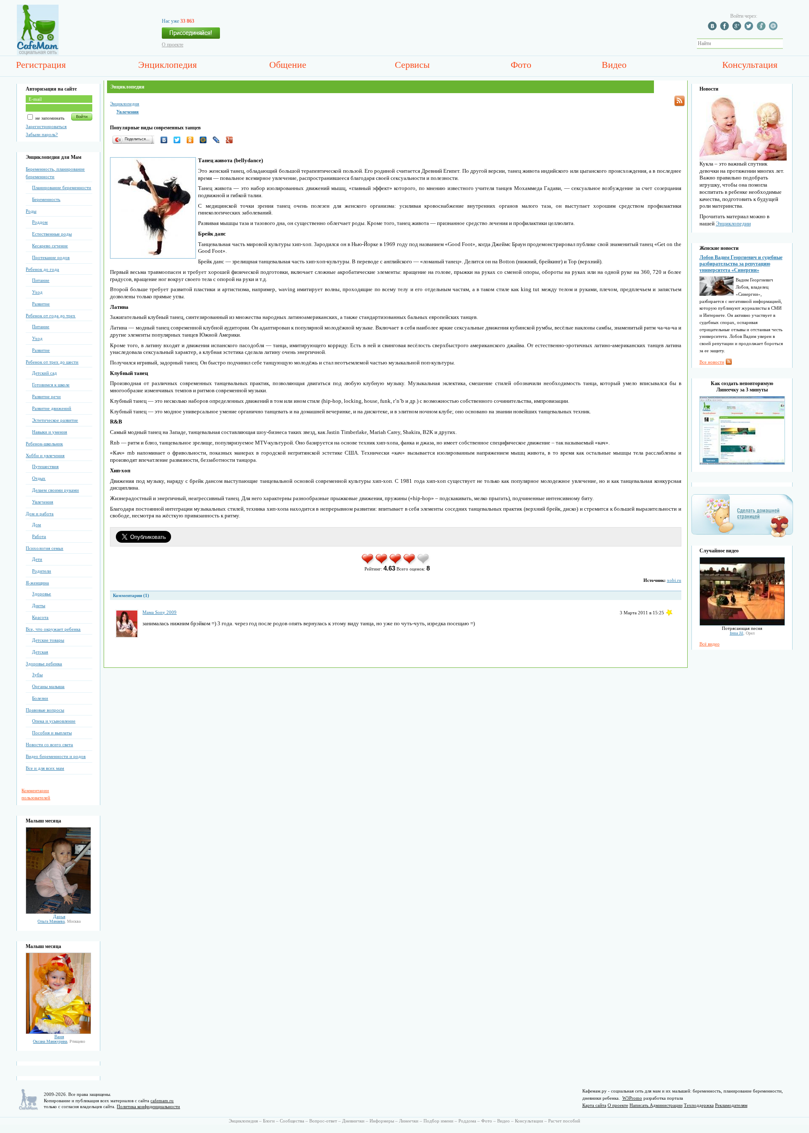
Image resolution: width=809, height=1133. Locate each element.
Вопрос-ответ (323, 1120)
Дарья (59, 916)
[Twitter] (179, 139)
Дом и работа (40, 513)
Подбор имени (438, 1120)
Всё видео (709, 643)
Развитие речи (46, 396)
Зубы (37, 674)
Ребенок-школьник (44, 443)
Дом (36, 524)
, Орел (742, 633)
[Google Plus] (231, 139)
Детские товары (48, 640)
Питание (40, 280)
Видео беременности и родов (56, 756)
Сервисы (412, 64)
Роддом (40, 222)
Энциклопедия (167, 64)
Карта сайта (594, 1105)
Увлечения (42, 501)
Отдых (39, 478)
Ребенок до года (42, 269)
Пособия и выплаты (52, 732)
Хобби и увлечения (45, 455)
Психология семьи (44, 548)
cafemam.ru (162, 1100)
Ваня (59, 1036)
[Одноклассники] (192, 139)
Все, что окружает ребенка (53, 629)
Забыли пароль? (42, 134)
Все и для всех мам (45, 768)
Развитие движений (51, 408)
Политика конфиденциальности (148, 1106)
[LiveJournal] (218, 139)
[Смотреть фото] (58, 912)
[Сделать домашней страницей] (742, 536)
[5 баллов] (424, 563)
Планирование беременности (61, 187)
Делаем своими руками (55, 490)
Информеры (382, 1120)
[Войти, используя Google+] (737, 28)
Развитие (41, 303)
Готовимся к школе (51, 384)
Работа (39, 536)
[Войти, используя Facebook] (725, 28)
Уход (37, 292)
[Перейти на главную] (38, 53)
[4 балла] (410, 563)
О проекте (172, 45)
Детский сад (44, 372)
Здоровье (41, 593)
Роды (31, 211)
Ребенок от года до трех (50, 315)
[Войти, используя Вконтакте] (713, 28)
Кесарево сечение (50, 245)
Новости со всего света (49, 744)
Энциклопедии (733, 223)
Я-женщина (37, 582)
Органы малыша (48, 686)
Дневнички (353, 1120)
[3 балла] (396, 563)
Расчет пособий (564, 1120)
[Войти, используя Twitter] (750, 28)
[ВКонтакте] (166, 139)
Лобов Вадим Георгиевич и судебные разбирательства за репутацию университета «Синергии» (740, 263)
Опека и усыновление (53, 720)
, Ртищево (59, 1041)
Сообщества (292, 1120)
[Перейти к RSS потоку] (679, 101)
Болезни (40, 698)
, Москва (59, 921)
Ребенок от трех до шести (52, 361)
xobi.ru (674, 580)
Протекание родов (51, 257)
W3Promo (632, 1098)
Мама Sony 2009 (159, 612)
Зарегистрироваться (46, 126)
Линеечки (408, 1120)
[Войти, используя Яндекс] (762, 28)
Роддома (467, 1120)
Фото (521, 64)
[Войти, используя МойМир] (774, 28)
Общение (287, 64)
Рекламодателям (731, 1105)
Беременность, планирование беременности (55, 172)
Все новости (711, 361)
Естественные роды (52, 233)
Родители (41, 570)
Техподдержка (699, 1105)
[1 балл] (368, 563)
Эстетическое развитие (55, 420)
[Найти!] (787, 43)
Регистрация (41, 64)
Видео (614, 64)
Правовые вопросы (45, 709)
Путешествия (45, 466)
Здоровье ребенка (44, 663)
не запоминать (49, 118)
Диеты (38, 605)
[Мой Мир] (205, 139)
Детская (40, 651)
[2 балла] (382, 563)
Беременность (46, 199)
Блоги (269, 1120)
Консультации (529, 1120)
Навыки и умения (49, 431)
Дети (37, 559)
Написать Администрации (656, 1105)
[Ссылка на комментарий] (669, 612)
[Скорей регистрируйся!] (191, 35)
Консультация (749, 64)
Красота (40, 617)
